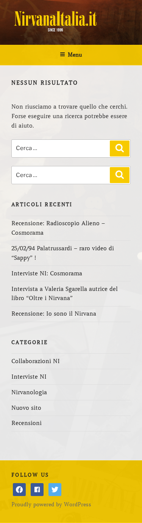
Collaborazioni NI (35, 361)
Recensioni (26, 423)
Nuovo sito (26, 407)
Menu (75, 54)
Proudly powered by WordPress (51, 504)
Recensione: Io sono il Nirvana (53, 313)
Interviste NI (29, 376)
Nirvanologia (29, 392)
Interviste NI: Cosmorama (46, 273)
